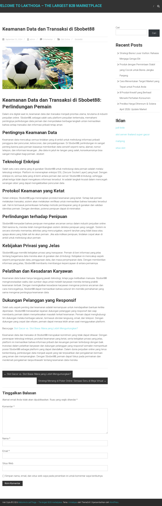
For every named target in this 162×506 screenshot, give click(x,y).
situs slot (120, 148)
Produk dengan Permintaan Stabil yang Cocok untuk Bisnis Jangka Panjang (137, 70)
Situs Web (7, 463)
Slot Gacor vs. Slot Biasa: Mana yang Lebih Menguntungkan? (46, 328)
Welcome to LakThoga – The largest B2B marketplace (40, 502)
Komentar (8, 406)
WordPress (114, 502)
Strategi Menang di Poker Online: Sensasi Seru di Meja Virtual (72, 380)
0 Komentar (48, 39)
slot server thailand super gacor (133, 134)
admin (32, 39)
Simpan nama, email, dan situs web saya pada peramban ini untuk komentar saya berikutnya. (54, 475)
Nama (6, 438)
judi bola (120, 127)
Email (6, 451)
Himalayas (72, 502)
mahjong (120, 141)
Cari (118, 27)
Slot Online (65, 39)
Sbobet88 (79, 39)
